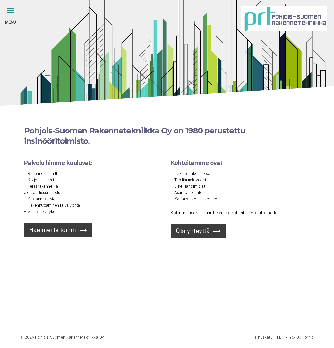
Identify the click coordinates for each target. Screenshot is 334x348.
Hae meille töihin (52, 230)
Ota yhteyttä (193, 231)
